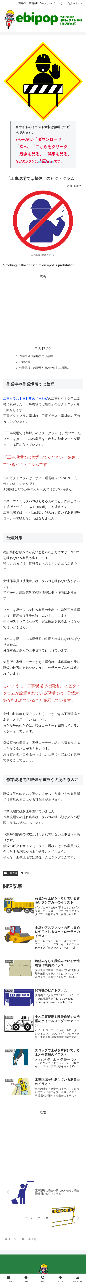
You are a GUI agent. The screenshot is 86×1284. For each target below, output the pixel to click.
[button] (77, 792)
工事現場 (12, 873)
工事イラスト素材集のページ (24, 398)
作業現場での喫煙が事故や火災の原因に (44, 367)
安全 (26, 873)
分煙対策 (24, 362)
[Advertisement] (43, 308)
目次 (37, 348)
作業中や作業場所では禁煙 (36, 356)
